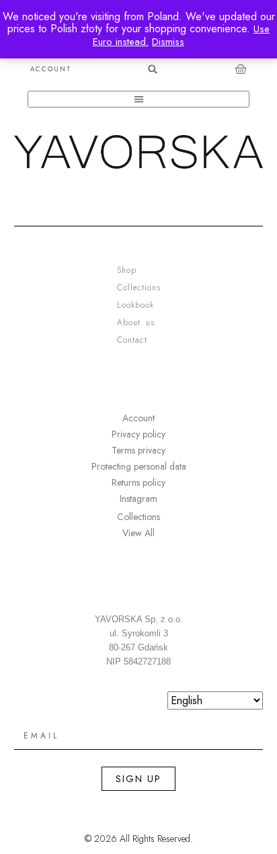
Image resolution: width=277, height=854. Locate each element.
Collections (139, 288)
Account (50, 69)
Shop (126, 270)
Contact (132, 340)
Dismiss (168, 41)
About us (136, 322)
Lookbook (135, 305)
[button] (153, 68)
